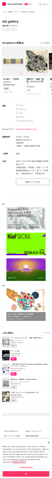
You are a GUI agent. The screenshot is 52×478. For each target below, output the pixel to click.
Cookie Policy (19, 462)
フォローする (9, 29)
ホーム (5, 12)
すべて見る (45, 43)
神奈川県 (24, 12)
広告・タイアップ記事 (12, 436)
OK (26, 474)
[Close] (49, 443)
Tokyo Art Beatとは (11, 431)
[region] (26, 458)
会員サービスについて (34, 431)
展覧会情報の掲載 (32, 436)
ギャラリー (14, 26)
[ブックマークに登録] (21, 73)
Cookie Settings (26, 467)
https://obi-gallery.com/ (26, 129)
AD (3, 204)
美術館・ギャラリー (14, 12)
